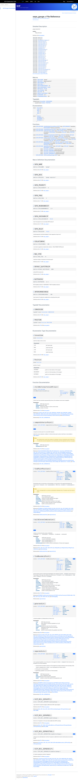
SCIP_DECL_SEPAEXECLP (49, 153)
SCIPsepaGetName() (65, 709)
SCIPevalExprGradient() (49, 637)
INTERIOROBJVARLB (42, 96)
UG (35, 1)
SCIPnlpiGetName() (58, 458)
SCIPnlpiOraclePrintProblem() (39, 461)
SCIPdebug (64, 453)
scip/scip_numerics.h (43, 62)
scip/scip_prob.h (42, 65)
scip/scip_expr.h (42, 45)
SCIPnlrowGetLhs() (56, 415)
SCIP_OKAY (46, 414)
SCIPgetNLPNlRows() (44, 456)
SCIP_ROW (68, 143)
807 (40, 706)
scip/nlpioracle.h (42, 44)
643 (40, 680)
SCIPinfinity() (47, 689)
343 (40, 506)
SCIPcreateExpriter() (55, 686)
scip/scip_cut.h (41, 56)
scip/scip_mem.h (41, 58)
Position (43, 102)
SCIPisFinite (58, 640)
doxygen (50, 774)
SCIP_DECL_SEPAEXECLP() (44, 417)
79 (40, 274)
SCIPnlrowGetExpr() (48, 415)
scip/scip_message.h (42, 60)
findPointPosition (47, 130)
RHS (38, 110)
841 (40, 740)
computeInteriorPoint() (43, 758)
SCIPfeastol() (43, 454)
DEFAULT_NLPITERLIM (42, 93)
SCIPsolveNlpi (55, 461)
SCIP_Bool (46, 144)
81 (40, 286)
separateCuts (47, 146)
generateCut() (44, 684)
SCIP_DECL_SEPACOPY (49, 149)
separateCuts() (53, 514)
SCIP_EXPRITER (59, 143)
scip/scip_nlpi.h (42, 41)
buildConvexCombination (49, 135)
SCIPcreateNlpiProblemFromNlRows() (47, 453)
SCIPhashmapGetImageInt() (39, 458)
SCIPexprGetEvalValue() (69, 637)
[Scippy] (74, 7)
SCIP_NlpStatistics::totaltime (64, 461)
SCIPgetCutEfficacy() (63, 688)
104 (40, 325)
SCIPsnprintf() (44, 692)
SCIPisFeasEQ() (63, 509)
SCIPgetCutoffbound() (51, 454)
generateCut (46, 142)
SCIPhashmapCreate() (50, 457)
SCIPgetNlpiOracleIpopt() (69, 454)
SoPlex (27, 1)
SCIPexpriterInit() (46, 638)
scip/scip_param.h (42, 64)
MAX (50, 450)
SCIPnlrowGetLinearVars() (38, 642)
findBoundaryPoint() (43, 514)
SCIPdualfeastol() (37, 454)
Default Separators (36, 19)
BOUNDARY (40, 118)
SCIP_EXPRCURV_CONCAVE (54, 412)
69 (40, 180)
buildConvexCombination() (48, 595)
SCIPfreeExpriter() (49, 688)
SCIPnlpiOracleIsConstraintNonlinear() (66, 460)
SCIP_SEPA (58, 146)
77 (40, 261)
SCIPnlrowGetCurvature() (38, 415)
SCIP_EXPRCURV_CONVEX (66, 412)
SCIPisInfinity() (70, 414)
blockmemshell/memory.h (43, 40)
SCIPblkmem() (36, 453)
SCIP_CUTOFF (70, 684)
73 (40, 223)
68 (40, 169)
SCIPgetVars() (43, 457)
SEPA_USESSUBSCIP (42, 87)
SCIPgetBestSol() (64, 761)
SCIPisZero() (36, 549)
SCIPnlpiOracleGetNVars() (52, 460)
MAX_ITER (39, 91)
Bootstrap (25, 777)
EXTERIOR (39, 120)
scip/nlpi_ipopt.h (42, 42)
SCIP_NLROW (47, 127)
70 (40, 190)
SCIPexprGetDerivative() (59, 637)
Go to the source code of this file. (40, 73)
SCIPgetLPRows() (59, 454)
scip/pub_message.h (42, 49)
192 (40, 448)
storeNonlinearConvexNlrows (50, 126)
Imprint (35, 776)
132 (40, 410)
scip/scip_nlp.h (41, 61)
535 (40, 632)
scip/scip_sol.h (41, 68)
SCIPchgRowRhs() (69, 636)
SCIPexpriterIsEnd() (54, 638)
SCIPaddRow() (36, 686)
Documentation (70, 1)
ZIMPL (31, 1)
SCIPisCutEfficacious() (54, 689)
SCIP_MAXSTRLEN (50, 685)
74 (40, 236)
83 (40, 299)
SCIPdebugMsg (64, 414)
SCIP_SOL (64, 132)
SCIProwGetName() (68, 690)
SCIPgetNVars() (36, 457)
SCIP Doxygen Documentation (9, 8)
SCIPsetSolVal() (49, 461)
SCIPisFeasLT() (36, 511)
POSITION (48, 102)
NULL (41, 412)
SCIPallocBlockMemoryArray (54, 414)
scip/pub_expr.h (41, 46)
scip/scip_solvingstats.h (44, 69)
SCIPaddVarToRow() (42, 636)
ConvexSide (42, 101)
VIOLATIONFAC (40, 90)
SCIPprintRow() (36, 644)
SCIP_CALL (47, 412)
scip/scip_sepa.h (42, 66)
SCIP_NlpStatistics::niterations (58, 450)
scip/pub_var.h (41, 54)
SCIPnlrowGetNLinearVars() (49, 642)
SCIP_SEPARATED (67, 685)
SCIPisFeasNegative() (49, 458)
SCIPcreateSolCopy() (37, 761)
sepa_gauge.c (41, 35)
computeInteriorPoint (48, 129)
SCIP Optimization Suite (10, 1)
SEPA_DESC (40, 81)
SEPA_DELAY (40, 88)
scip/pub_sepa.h (41, 53)
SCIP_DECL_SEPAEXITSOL (49, 152)
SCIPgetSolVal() (64, 547)
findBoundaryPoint (48, 137)
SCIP (23, 1)
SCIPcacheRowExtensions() (52, 636)
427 (40, 545)
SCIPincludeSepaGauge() (55, 709)
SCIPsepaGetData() (37, 692)
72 (40, 211)
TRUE (73, 461)
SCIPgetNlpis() (36, 456)
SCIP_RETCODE (39, 126)
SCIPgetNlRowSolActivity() (54, 509)
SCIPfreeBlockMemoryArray (58, 742)
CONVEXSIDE (49, 101)
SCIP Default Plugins (45, 18)
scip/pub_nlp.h (41, 52)
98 (40, 376)
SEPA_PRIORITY (41, 82)
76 (40, 249)
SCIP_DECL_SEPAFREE (49, 150)
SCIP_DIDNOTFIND (37, 685)
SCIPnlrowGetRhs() (66, 415)
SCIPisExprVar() (52, 640)
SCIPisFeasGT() (70, 509)
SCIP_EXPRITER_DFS (56, 634)
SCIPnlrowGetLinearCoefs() (65, 641)
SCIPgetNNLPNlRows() (67, 456)
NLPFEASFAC (40, 94)
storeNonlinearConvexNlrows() (62, 765)
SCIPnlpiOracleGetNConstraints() (40, 460)
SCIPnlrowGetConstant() (38, 641)
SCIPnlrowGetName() (58, 511)
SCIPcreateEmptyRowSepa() (45, 686)
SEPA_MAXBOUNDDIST (42, 85)
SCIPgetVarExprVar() (44, 640)
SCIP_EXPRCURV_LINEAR (38, 414)
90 (40, 354)
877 (40, 756)
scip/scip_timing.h (42, 70)
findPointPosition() (62, 595)
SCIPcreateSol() (58, 453)
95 (40, 314)
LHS (38, 109)
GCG (38, 1)
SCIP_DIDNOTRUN (62, 758)
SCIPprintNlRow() (36, 512)
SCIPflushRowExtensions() (63, 638)
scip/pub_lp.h (41, 48)
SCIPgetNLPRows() (52, 456)
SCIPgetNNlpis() (59, 456)
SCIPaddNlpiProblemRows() (65, 452)
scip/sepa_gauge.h (42, 72)
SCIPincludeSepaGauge (49, 155)
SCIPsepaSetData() (37, 726)
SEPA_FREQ (40, 84)
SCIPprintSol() (53, 690)
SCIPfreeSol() (56, 688)
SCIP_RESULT (47, 147)
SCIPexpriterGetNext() (37, 638)
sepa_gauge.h (36, 435)
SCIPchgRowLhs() (61, 636)
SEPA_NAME (40, 79)
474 (40, 593)
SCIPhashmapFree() (68, 457)
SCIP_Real (63, 135)
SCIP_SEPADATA (66, 126)
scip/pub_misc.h (41, 50)
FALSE (48, 87)
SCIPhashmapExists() (59, 457)
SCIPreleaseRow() (60, 690)
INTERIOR (39, 117)
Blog (64, 1)
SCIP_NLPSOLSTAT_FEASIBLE (44, 452)
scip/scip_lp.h (41, 57)
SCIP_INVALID (65, 508)
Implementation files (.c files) (37, 18)
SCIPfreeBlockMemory (50, 725)
